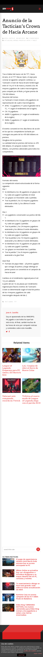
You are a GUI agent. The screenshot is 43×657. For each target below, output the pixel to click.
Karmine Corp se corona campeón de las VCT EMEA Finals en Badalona (27, 596)
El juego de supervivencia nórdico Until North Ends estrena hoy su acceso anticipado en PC (26, 562)
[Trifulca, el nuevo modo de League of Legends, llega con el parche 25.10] (31, 392)
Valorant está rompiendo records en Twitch (11, 398)
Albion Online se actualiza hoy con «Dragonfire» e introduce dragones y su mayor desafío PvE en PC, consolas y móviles (27, 574)
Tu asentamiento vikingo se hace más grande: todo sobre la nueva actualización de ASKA (28, 586)
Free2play (22, 40)
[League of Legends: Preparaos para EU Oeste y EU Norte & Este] (11, 362)
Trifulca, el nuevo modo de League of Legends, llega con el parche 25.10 (31, 399)
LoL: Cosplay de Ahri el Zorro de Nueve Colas (30, 368)
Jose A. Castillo (9, 38)
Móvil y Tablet (32, 40)
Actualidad (8, 40)
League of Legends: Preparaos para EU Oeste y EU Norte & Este (11, 370)
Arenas (15, 40)
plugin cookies (38, 653)
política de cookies (30, 651)
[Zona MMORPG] (7, 10)
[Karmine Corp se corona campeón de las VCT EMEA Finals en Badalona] (8, 601)
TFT (15, 301)
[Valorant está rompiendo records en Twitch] (11, 392)
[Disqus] (21, 442)
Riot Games (9, 301)
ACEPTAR (21, 655)
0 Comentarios (33, 38)
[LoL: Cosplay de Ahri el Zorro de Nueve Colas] (31, 362)
